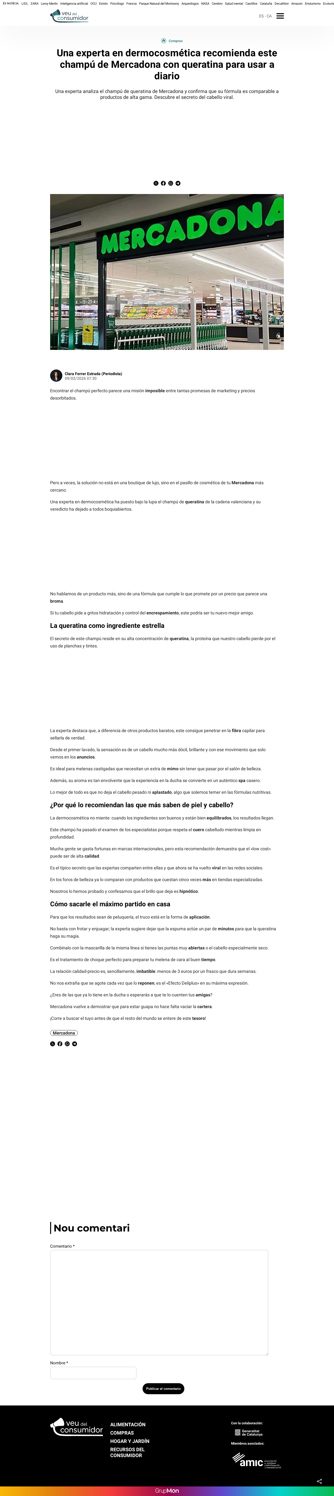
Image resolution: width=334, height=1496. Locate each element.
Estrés (103, 3)
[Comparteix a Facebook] (163, 184)
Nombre (59, 1362)
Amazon (296, 3)
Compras (176, 41)
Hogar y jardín (129, 1441)
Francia (131, 3)
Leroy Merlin (49, 3)
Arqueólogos (190, 3)
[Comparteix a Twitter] (156, 184)
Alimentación (127, 1424)
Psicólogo (117, 3)
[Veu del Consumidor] (44, 23)
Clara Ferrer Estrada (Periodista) (93, 373)
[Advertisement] (167, 139)
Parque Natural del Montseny (159, 3)
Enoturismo (313, 3)
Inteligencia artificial (74, 3)
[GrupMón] (167, 1491)
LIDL (25, 3)
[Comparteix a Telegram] (178, 184)
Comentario (62, 1246)
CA (269, 16)
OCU (93, 3)
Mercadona (64, 1033)
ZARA (34, 3)
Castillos (251, 3)
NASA (205, 3)
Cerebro (217, 3)
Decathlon (282, 3)
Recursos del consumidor (127, 1452)
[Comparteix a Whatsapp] (170, 184)
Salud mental (234, 3)
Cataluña (266, 3)
